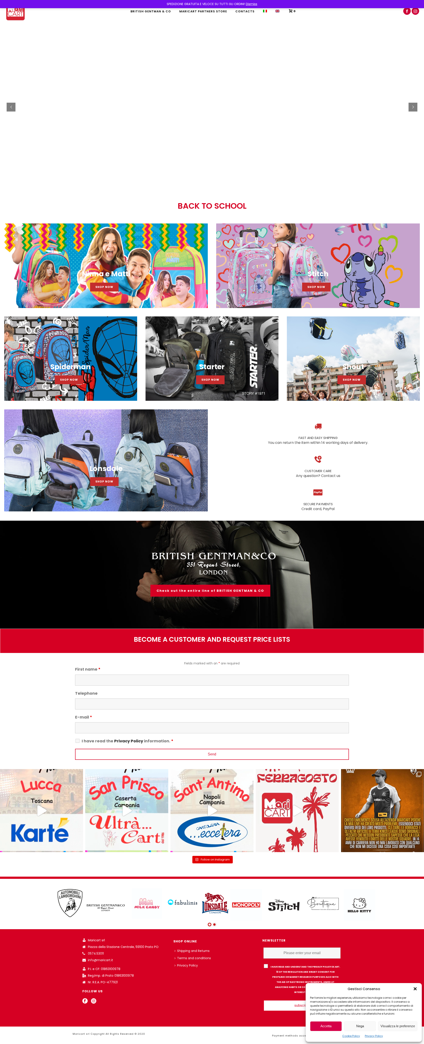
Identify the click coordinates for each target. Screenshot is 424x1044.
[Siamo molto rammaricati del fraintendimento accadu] (382, 810)
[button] (415, 989)
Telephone (86, 693)
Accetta (325, 1026)
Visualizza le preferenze (397, 1026)
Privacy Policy (374, 1036)
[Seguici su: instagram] (93, 1001)
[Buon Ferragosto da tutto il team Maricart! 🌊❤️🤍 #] (297, 810)
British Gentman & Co (151, 11)
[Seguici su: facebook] (85, 1001)
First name (87, 669)
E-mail (83, 717)
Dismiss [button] (251, 4)
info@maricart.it (100, 960)
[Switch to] (265, 11)
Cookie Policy (351, 1036)
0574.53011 (96, 953)
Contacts (245, 11)
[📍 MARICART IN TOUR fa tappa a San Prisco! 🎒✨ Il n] (126, 810)
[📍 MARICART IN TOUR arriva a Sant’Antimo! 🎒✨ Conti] (212, 810)
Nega (360, 1026)
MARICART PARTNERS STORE (203, 11)
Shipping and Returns (193, 951)
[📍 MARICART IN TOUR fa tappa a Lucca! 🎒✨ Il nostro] (41, 810)
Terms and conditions (194, 958)
